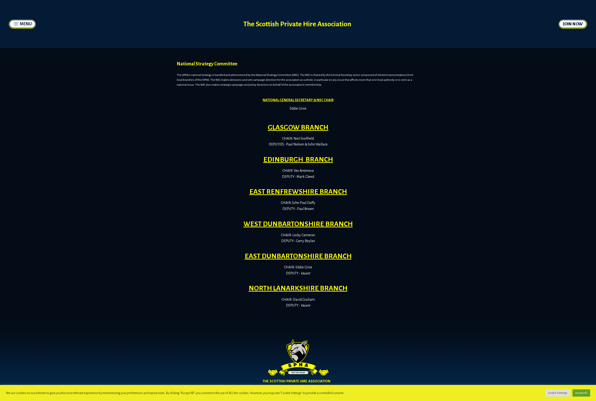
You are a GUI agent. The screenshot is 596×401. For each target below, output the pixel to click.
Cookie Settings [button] (557, 392)
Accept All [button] (581, 392)
